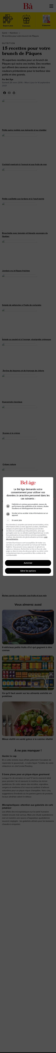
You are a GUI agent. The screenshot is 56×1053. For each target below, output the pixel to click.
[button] (28, 520)
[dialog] (28, 526)
